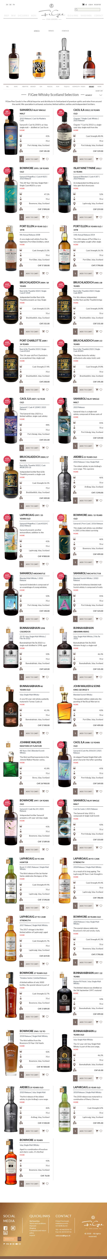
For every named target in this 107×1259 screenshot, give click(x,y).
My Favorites (35, 1221)
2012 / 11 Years (87, 170)
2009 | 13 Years (87, 342)
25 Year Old (87, 1087)
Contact (98, 15)
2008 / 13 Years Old (86, 744)
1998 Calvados (32, 629)
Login (90, 4)
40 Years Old (31, 688)
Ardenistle (32, 573)
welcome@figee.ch (63, 1236)
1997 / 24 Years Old (34, 802)
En (7, 4)
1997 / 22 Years (87, 974)
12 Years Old (84, 1032)
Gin (41, 86)
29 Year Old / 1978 (34, 228)
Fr (14, 4)
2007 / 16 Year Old (32, 400)
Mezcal (50, 86)
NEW (13, 15)
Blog (33, 15)
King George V (86, 688)
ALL (7, 86)
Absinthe (25, 86)
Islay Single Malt (33, 111)
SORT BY (99, 91)
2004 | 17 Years (34, 458)
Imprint (32, 1235)
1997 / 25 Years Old (31, 516)
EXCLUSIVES (23, 15)
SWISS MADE (86, 15)
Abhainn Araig (83, 629)
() (86, 4)
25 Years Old (85, 456)
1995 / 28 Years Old (34, 170)
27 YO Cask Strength (33, 918)
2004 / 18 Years (34, 284)
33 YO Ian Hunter (32, 860)
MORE (22, 130)
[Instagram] (13, 1229)
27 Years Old (33, 972)
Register (97, 4)
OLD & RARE (72, 15)
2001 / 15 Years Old (87, 516)
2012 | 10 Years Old (86, 111)
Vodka (83, 86)
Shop (6, 15)
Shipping (33, 1228)
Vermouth (75, 86)
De (10, 4)
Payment (33, 1226)
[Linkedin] (5, 1234)
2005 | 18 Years (87, 284)
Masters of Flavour (31, 744)
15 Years (31, 1139)
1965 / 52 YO (32, 1031)
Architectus (87, 573)
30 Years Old (87, 916)
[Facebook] (5, 1229)
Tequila (66, 86)
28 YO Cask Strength (86, 860)
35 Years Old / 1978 (88, 228)
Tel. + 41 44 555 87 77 (64, 1229)
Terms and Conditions (38, 1223)
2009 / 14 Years (34, 342)
